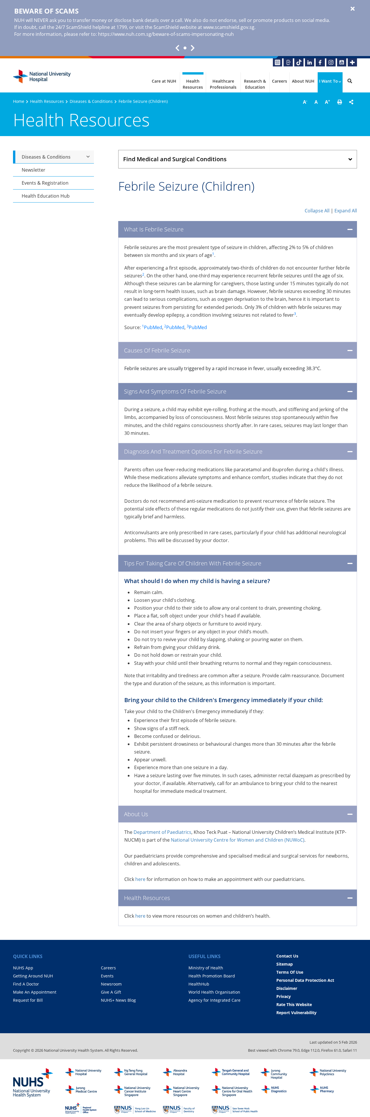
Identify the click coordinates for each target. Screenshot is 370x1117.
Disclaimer (286, 988)
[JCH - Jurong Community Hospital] (283, 1073)
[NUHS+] (352, 62)
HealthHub (198, 984)
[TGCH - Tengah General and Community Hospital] (235, 1073)
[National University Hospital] (42, 77)
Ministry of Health (205, 968)
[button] (340, 102)
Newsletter (33, 170)
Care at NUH (164, 81)
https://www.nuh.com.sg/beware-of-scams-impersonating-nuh (166, 34)
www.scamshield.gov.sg (228, 27)
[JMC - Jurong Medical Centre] (88, 1091)
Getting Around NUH (33, 976)
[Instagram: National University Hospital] (331, 62)
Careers (279, 81)
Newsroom (111, 984)
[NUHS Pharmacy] (332, 1091)
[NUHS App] (288, 62)
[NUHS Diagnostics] (283, 1091)
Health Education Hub (46, 196)
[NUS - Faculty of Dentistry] (186, 1108)
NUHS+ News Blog (118, 1000)
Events (107, 976)
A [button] (305, 101)
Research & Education (255, 84)
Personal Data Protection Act (305, 980)
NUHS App (23, 968)
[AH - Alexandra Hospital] (186, 1073)
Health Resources (193, 84)
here (140, 879)
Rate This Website (294, 1004)
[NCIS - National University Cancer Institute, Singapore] (137, 1091)
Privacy (283, 996)
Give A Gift (111, 992)
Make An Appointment (34, 992)
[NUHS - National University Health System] (33, 1083)
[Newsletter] (277, 62)
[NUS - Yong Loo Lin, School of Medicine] (137, 1108)
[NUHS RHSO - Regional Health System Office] (88, 1108)
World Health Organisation (214, 992)
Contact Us (287, 956)
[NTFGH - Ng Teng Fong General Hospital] (137, 1073)
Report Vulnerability (296, 1012)
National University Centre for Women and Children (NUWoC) (237, 840)
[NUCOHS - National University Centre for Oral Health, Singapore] (235, 1091)
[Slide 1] (185, 48)
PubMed (152, 327)
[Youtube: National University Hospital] (341, 62)
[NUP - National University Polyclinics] (332, 1073)
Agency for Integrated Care (214, 1000)
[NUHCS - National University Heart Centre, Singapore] (186, 1091)
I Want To (328, 81)
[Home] (88, 1073)
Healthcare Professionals (223, 84)
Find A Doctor (26, 984)
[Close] (352, 9)
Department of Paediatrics (162, 832)
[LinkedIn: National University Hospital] (309, 62)
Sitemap (284, 964)
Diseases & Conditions (91, 101)
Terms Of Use (289, 972)
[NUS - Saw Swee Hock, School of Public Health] (235, 1108)
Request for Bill (28, 1000)
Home (18, 101)
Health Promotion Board (211, 976)
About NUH (303, 81)
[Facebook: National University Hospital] (320, 62)
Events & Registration (45, 183)
